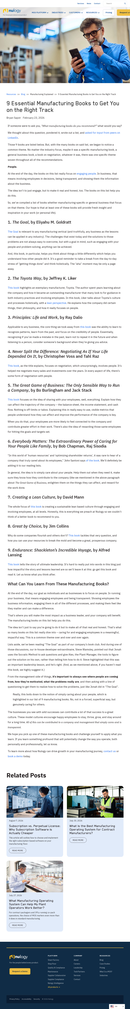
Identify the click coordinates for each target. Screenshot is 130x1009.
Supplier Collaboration (57, 975)
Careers (77, 964)
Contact (97, 3)
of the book (92, 460)
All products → (54, 987)
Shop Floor (52, 964)
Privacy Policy (14, 999)
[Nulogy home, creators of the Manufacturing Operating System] (19, 957)
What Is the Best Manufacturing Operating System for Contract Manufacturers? (92, 829)
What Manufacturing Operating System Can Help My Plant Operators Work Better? (31, 904)
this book (85, 327)
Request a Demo (20, 971)
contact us (109, 751)
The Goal (13, 231)
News (89, 3)
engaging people (86, 173)
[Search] (125, 3)
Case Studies (105, 964)
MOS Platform (39, 12)
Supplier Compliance (56, 979)
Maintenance (53, 971)
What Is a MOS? (106, 971)
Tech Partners (79, 971)
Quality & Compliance (56, 968)
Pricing (109, 12)
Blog (23, 94)
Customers (74, 12)
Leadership (78, 968)
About (76, 960)
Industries (57, 12)
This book (13, 287)
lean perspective (56, 303)
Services (80, 3)
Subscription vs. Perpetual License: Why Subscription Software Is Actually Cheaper (34, 829)
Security (37, 999)
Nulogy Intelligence (56, 983)
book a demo (15, 756)
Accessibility (26, 999)
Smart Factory (53, 960)
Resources (91, 12)
